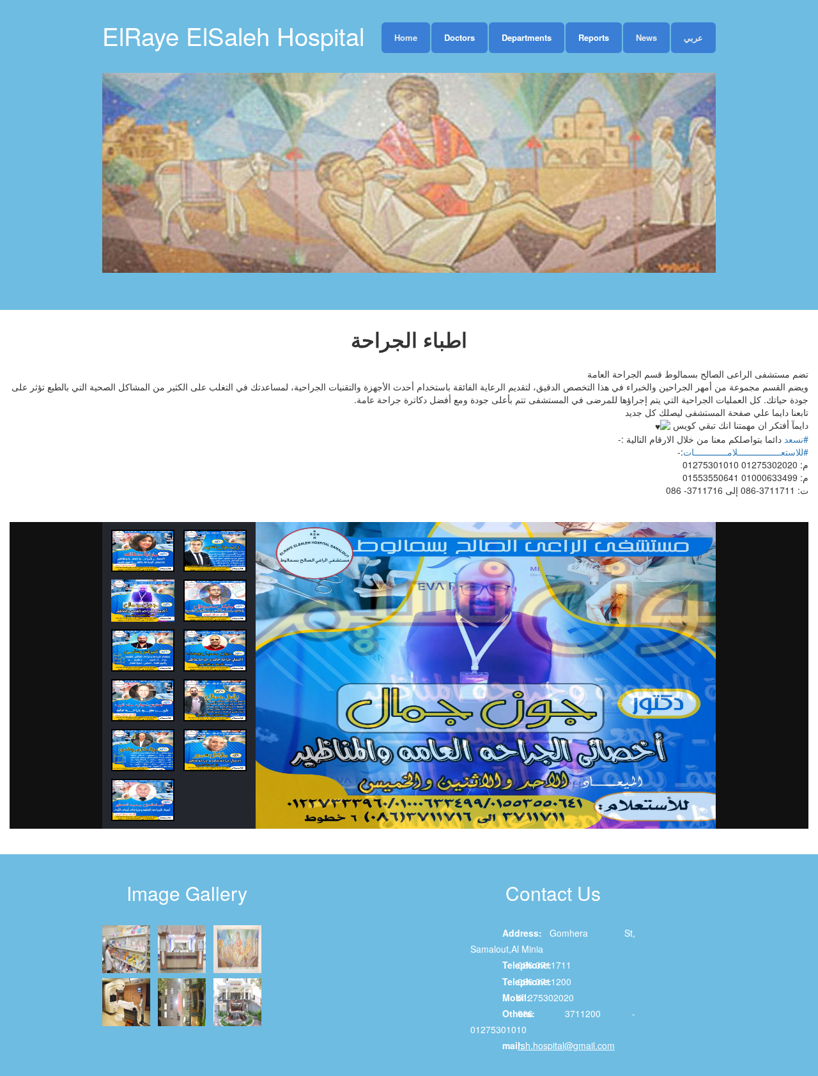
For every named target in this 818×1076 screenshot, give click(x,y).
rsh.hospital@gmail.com (566, 1045)
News (646, 37)
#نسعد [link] (796, 439)
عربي (693, 37)
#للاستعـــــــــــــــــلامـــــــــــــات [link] (745, 451)
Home (405, 37)
